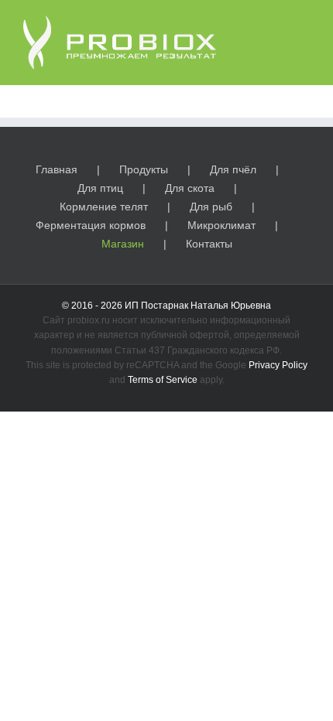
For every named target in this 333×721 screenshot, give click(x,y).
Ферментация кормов (91, 225)
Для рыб (211, 206)
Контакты (209, 243)
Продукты (143, 169)
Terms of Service (162, 379)
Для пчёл (233, 169)
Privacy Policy (278, 365)
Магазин (122, 243)
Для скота (190, 188)
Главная (56, 169)
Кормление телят (104, 206)
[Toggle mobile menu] (303, 23)
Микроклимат (221, 225)
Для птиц (100, 188)
